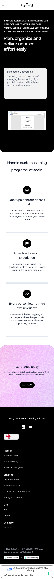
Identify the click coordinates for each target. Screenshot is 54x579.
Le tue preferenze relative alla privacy (30, 569)
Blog (6, 510)
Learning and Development (17, 492)
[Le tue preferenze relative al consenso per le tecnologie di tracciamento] (49, 574)
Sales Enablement (12, 486)
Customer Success (13, 480)
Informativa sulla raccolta (18, 575)
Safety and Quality (13, 498)
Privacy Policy (12, 558)
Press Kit (8, 528)
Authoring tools (11, 456)
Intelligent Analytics (13, 468)
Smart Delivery (11, 462)
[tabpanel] (27, 120)
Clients (7, 516)
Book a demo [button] (27, 385)
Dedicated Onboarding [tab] (20, 72)
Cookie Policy (32, 558)
